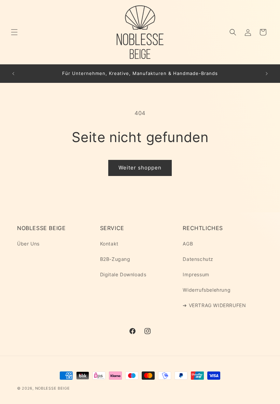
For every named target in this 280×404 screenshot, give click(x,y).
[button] (14, 32)
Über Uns (28, 244)
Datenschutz (198, 259)
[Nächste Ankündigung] (266, 73)
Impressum (196, 274)
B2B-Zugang (115, 259)
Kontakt (109, 244)
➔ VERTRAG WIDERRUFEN (214, 305)
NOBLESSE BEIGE (52, 388)
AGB (188, 244)
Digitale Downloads (123, 274)
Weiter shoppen (140, 167)
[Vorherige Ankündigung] (13, 73)
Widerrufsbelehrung (206, 290)
